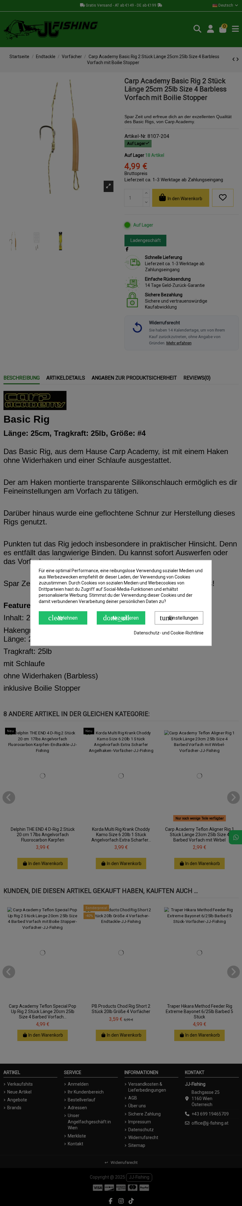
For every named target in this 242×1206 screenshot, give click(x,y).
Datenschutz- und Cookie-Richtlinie (169, 632)
